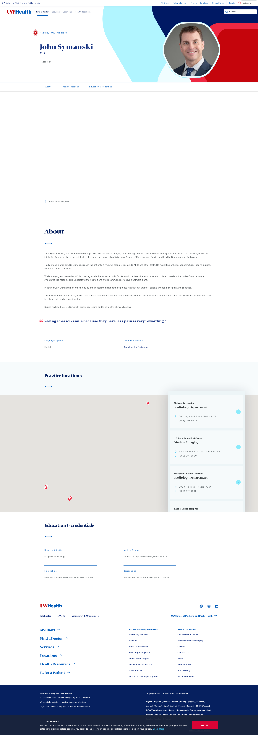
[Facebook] (201, 606)
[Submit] (226, 11)
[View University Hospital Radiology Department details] (238, 411)
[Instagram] (208, 606)
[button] (46, 488)
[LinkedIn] (215, 606)
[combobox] (243, 11)
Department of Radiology (136, 347)
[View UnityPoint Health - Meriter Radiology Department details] (238, 482)
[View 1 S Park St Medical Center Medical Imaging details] (238, 447)
